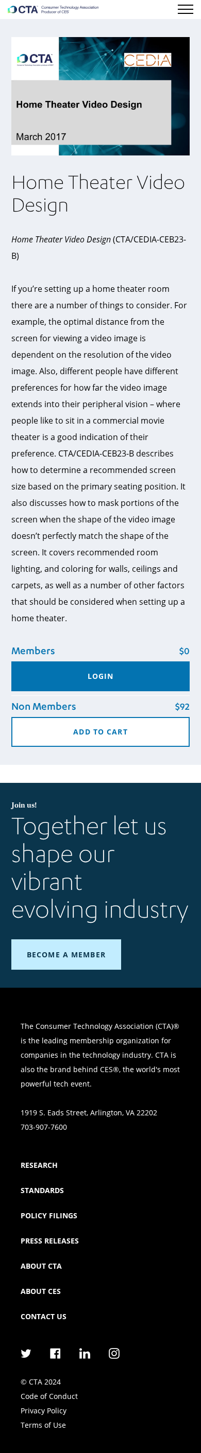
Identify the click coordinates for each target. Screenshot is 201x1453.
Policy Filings (49, 1215)
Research (39, 1165)
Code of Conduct (49, 1396)
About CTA (41, 1266)
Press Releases (50, 1241)
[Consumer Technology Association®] (53, 9)
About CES (41, 1291)
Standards (42, 1190)
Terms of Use (43, 1425)
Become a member (66, 954)
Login (101, 676)
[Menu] (185, 9)
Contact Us (43, 1316)
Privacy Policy (43, 1410)
